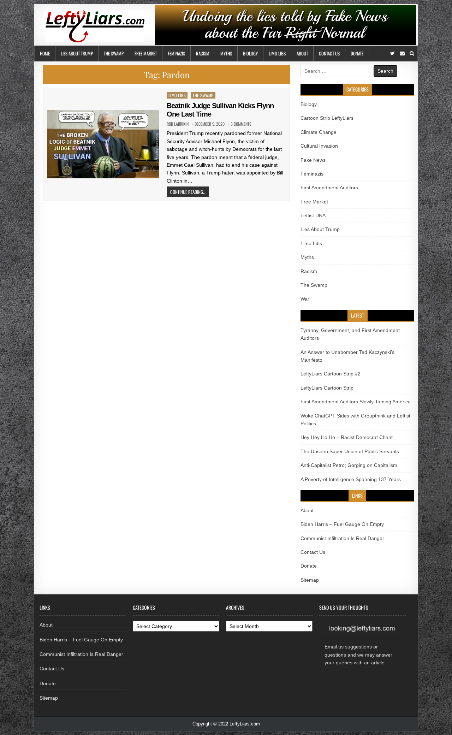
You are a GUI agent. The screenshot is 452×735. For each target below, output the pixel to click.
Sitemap (310, 580)
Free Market (146, 53)
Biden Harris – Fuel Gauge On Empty (342, 524)
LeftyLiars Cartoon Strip (327, 388)
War (305, 299)
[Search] (412, 53)
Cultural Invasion (319, 146)
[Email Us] (402, 53)
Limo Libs (277, 53)
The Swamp (114, 53)
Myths (226, 53)
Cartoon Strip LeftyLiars (327, 118)
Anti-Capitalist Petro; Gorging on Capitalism (349, 465)
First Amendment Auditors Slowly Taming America (356, 401)
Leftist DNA (313, 215)
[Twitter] (392, 53)
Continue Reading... (187, 191)
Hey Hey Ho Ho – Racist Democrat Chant (347, 437)
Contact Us (329, 53)
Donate (357, 53)
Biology (250, 53)
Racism (202, 53)
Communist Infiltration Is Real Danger (342, 538)
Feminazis (176, 53)
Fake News (313, 160)
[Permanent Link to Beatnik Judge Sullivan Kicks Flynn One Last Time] (103, 144)
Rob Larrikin (178, 124)
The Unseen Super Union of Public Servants (350, 451)
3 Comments (241, 124)
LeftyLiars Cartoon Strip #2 (331, 374)
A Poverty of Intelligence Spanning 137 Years (351, 479)
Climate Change (319, 132)
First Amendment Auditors (329, 187)
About (302, 53)
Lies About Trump (77, 53)
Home (45, 53)
